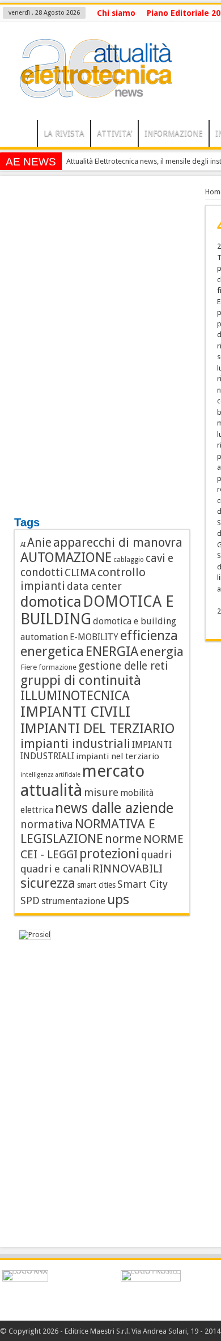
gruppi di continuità (80, 680)
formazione (57, 667)
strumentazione (73, 901)
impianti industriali (75, 744)
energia (162, 651)
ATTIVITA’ (114, 133)
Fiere (28, 666)
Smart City (142, 884)
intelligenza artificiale (50, 774)
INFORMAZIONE (173, 133)
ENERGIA (112, 651)
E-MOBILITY (94, 637)
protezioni (109, 854)
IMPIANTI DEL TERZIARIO (97, 728)
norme (123, 839)
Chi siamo (116, 13)
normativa (46, 824)
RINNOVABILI (127, 868)
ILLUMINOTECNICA (75, 695)
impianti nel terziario (117, 756)
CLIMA (80, 572)
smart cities (96, 884)
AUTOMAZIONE (66, 557)
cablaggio (128, 560)
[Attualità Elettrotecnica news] (90, 91)
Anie (39, 543)
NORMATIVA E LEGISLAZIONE (87, 831)
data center (94, 586)
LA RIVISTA (64, 133)
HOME (21, 135)
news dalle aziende (114, 808)
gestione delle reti (123, 665)
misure (101, 792)
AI (23, 544)
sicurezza (47, 883)
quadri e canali (55, 869)
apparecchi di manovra (117, 542)
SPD (30, 900)
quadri (156, 855)
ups (118, 899)
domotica (50, 601)
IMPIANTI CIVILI (75, 711)
